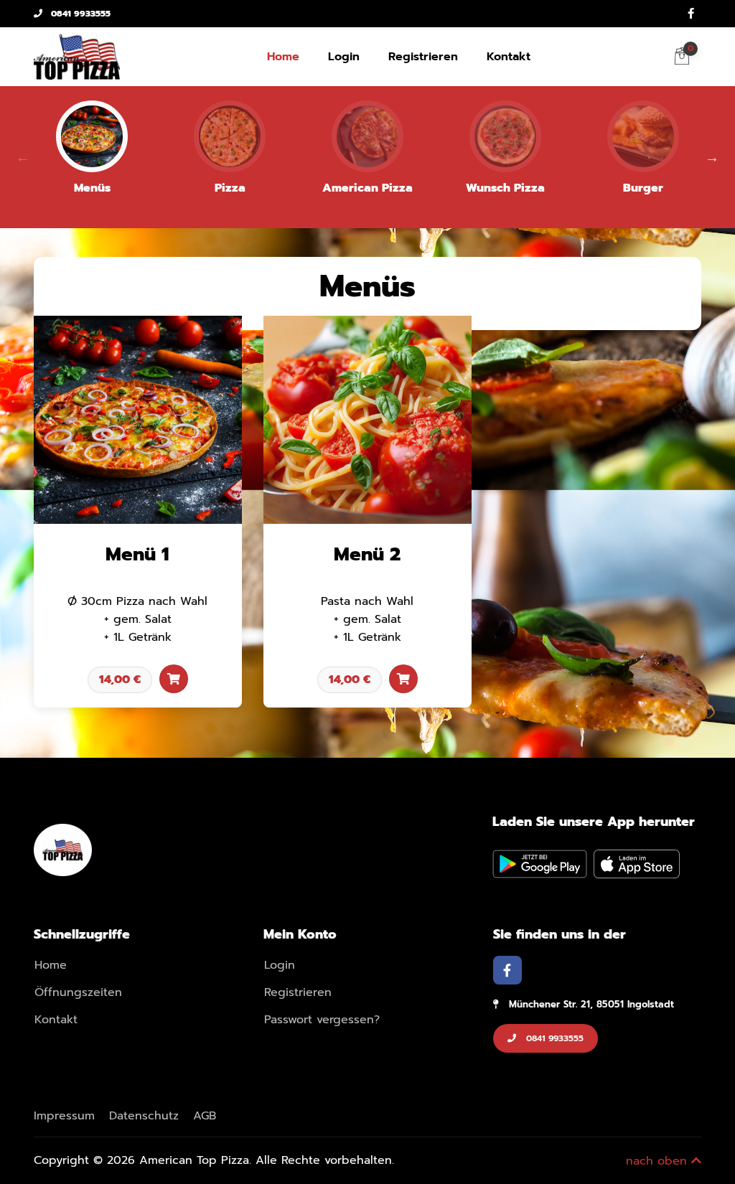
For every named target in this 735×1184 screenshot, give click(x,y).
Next (712, 157)
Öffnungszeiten (78, 992)
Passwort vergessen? (322, 1019)
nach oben (658, 1161)
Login (344, 56)
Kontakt (508, 56)
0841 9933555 (79, 13)
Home (283, 56)
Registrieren (423, 56)
